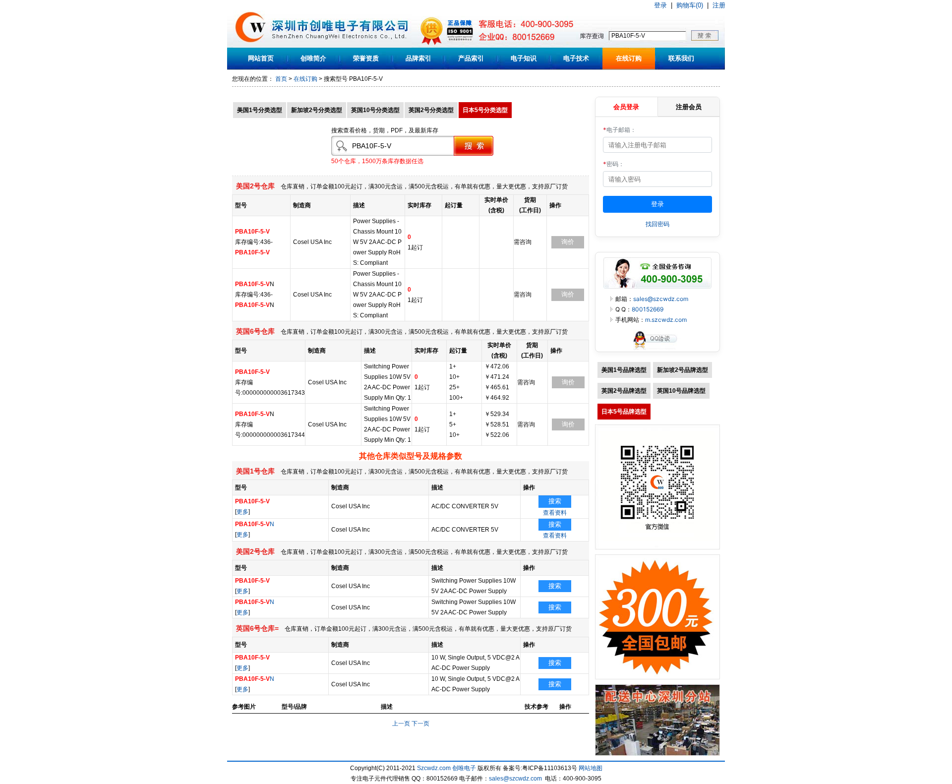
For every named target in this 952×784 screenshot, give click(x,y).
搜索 (554, 501)
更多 (242, 511)
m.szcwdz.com (666, 319)
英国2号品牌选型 (624, 390)
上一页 (401, 723)
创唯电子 (464, 768)
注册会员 (689, 107)
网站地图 (590, 768)
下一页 (420, 723)
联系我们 (681, 58)
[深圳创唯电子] (657, 753)
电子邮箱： (619, 129)
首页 (281, 78)
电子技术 (576, 58)
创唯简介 (313, 58)
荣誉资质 (366, 58)
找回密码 (657, 224)
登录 (660, 5)
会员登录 (626, 107)
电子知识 (523, 58)
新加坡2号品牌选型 (682, 369)
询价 (567, 241)
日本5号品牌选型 (624, 411)
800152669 (647, 309)
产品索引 (471, 58)
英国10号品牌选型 (681, 390)
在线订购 (629, 58)
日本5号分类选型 (485, 110)
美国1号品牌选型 (624, 369)
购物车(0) (689, 5)
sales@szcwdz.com (660, 298)
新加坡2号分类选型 (316, 110)
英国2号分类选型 (431, 110)
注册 (719, 5)
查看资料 (555, 512)
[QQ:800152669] (657, 349)
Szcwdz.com (434, 768)
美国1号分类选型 (259, 110)
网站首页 (261, 58)
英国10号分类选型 (375, 110)
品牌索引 (418, 58)
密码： (613, 164)
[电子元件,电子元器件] (250, 45)
